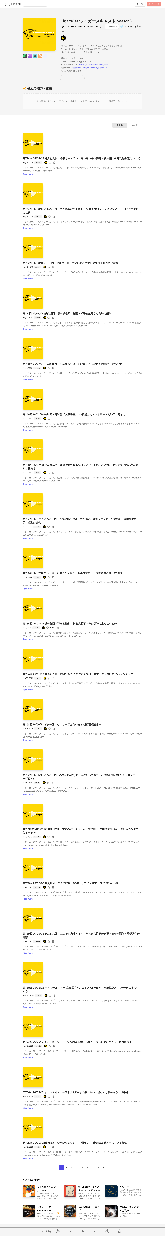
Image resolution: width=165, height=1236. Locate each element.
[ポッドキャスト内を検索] (62, 77)
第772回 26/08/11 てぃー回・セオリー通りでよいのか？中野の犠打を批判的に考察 (70, 263)
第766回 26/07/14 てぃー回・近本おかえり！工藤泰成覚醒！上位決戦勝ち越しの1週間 (72, 573)
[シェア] (63, 32)
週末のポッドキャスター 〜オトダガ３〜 (89, 1188)
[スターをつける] (50, 162)
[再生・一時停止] (82, 1231)
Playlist (100, 26)
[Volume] (48, 1231)
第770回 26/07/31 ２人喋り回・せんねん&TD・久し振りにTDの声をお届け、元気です (72, 363)
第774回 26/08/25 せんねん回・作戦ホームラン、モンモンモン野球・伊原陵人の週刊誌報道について (81, 158)
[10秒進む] (107, 1231)
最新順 (120, 125)
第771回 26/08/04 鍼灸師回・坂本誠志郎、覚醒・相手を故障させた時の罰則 (67, 313)
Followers (89, 26)
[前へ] (70, 1231)
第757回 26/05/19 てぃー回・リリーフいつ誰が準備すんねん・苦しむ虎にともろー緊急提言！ (77, 1041)
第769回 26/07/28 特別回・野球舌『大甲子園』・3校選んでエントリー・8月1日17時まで (74, 414)
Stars (52, 628)
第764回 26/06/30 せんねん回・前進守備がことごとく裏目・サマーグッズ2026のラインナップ (78, 674)
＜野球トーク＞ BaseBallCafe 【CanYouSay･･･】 (47, 1208)
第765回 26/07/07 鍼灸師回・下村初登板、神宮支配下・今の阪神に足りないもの (70, 623)
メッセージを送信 (132, 26)
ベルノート (125, 1186)
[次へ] (95, 1231)
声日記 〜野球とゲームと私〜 (130, 1208)
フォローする (111, 26)
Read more (28, 174)
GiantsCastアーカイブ (88, 1208)
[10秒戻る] (58, 1231)
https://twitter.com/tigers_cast (93, 64)
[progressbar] (82, 1227)
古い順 (135, 125)
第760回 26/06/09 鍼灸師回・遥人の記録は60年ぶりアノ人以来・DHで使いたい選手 (72, 883)
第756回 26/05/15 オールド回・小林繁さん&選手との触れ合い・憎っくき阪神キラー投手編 (75, 1092)
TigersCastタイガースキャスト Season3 (96, 21)
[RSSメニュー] (40, 56)
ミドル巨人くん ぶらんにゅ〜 (48, 1188)
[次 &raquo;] (108, 1167)
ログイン (140, 4)
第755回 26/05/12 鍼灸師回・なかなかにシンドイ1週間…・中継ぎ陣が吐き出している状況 (75, 1142)
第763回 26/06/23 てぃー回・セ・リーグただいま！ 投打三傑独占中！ (63, 724)
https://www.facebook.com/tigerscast (89, 67)
